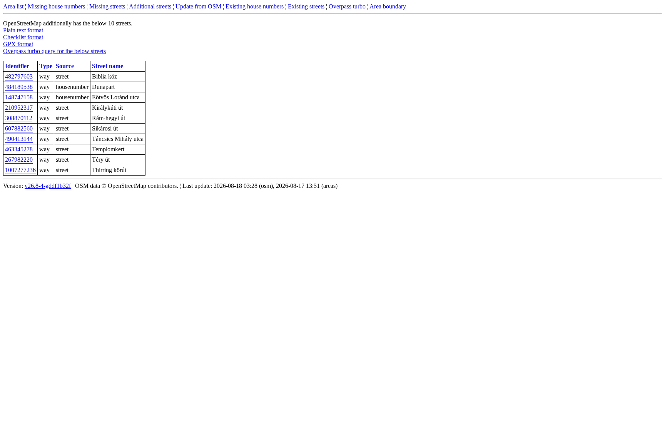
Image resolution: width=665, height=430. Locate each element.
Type (45, 66)
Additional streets (150, 6)
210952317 (19, 107)
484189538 (19, 87)
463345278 (19, 149)
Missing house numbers (56, 6)
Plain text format (23, 30)
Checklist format (23, 37)
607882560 (19, 128)
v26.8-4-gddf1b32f (48, 185)
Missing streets (107, 6)
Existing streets (306, 6)
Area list (13, 6)
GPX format (18, 44)
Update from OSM (198, 6)
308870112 (18, 118)
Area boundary (387, 6)
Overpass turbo (347, 6)
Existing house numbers (255, 6)
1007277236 (20, 170)
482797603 (19, 76)
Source (65, 66)
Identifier (17, 66)
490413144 (19, 139)
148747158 (19, 97)
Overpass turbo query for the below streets (54, 51)
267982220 (19, 159)
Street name (107, 66)
